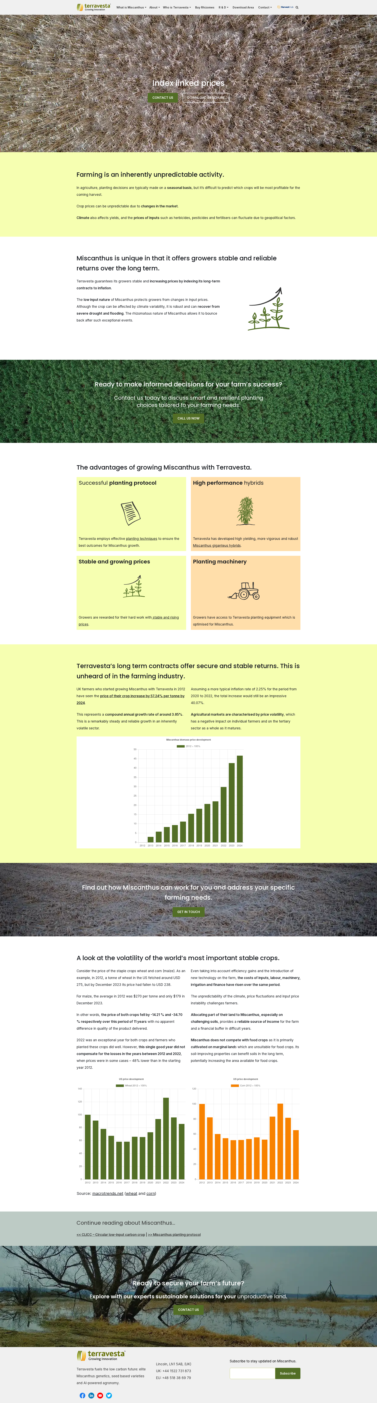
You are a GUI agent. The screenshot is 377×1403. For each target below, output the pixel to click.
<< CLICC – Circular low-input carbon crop (111, 1235)
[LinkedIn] (91, 1395)
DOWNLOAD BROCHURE (206, 98)
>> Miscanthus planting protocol (174, 1235)
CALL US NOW (188, 418)
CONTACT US (162, 98)
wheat (131, 1193)
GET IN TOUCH (188, 912)
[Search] (297, 7)
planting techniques (141, 539)
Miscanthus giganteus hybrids (217, 546)
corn (150, 1193)
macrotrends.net (107, 1193)
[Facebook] (82, 1395)
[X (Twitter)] (109, 1395)
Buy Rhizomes (204, 7)
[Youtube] (100, 1395)
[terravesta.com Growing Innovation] (94, 7)
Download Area (243, 7)
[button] (145, 7)
